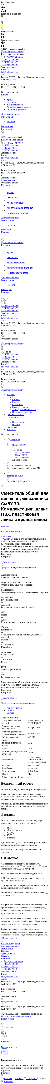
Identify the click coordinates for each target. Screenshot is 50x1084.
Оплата (10, 710)
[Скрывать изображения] (2, 37)
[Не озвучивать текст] (2, 46)
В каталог (5, 1073)
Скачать (5, 956)
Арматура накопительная (19, 107)
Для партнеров (8, 953)
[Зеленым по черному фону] (2, 29)
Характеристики (14, 708)
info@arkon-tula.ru (9, 72)
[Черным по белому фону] (2, 17)
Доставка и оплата (11, 114)
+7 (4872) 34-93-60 (14, 57)
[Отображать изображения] (2, 34)
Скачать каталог (8, 180)
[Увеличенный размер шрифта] (3, 11)
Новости (11, 121)
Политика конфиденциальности (16, 1016)
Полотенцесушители (16, 109)
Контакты (6, 129)
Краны (10, 99)
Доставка (11, 713)
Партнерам (7, 126)
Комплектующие (15, 104)
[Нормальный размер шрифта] (3, 8)
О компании (7, 117)
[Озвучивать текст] (3, 43)
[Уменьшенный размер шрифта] (2, 5)
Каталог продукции (10, 943)
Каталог (5, 94)
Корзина (5, 1041)
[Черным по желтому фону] (2, 26)
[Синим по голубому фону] (2, 23)
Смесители (12, 102)
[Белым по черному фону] (2, 20)
